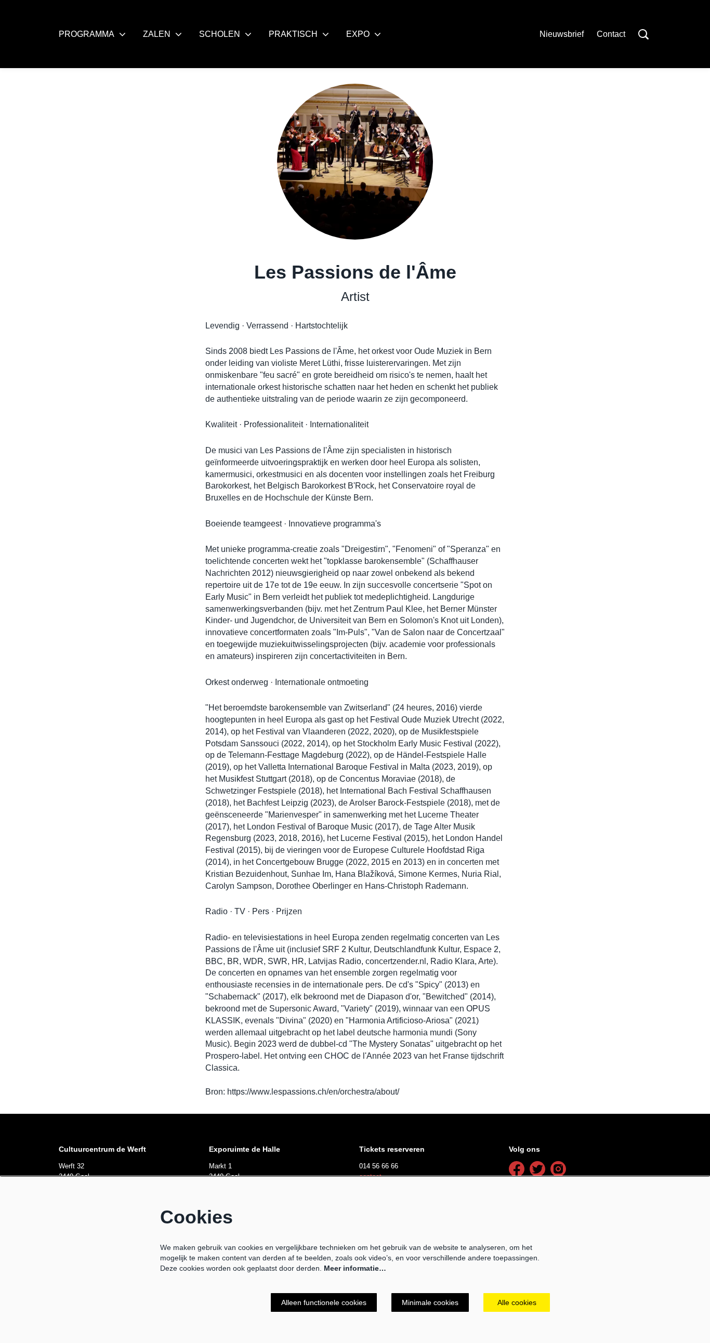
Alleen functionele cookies (323, 1302)
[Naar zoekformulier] (643, 34)
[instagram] (558, 1169)
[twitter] (537, 1169)
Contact (611, 34)
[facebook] (516, 1169)
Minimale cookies (430, 1302)
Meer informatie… (355, 1268)
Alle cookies (516, 1302)
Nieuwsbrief (562, 34)
